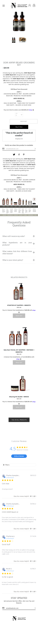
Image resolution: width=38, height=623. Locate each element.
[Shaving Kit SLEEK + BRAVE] (19, 383)
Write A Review (19, 456)
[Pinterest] (24, 154)
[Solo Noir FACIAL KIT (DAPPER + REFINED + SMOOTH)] (19, 336)
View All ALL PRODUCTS (19, 420)
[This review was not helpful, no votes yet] (34, 496)
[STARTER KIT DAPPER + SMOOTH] (19, 291)
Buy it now (19, 127)
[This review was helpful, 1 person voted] (30, 529)
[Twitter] (14, 154)
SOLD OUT (23, 121)
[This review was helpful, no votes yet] (30, 496)
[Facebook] (19, 154)
